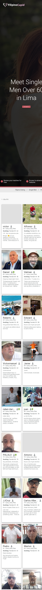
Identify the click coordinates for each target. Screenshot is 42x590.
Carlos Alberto (31, 500)
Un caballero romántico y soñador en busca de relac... (32, 233)
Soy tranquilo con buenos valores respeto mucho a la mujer (11, 557)
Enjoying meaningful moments (11, 279)
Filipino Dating (20, 190)
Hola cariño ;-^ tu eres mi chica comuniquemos (32, 279)
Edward (28, 317)
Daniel (6, 272)
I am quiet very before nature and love (11, 327)
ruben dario (6, 416)
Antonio (28, 455)
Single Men (33, 190)
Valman (28, 272)
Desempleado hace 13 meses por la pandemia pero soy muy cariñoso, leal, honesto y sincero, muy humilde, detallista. (11, 375)
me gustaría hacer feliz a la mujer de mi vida (11, 325)
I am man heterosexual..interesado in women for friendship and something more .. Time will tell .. (11, 512)
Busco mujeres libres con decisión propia (11, 507)
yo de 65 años (28, 416)
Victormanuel (10, 363)
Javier (27, 363)
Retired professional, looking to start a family (32, 327)
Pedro (6, 546)
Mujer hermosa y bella (30, 507)
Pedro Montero (7, 553)
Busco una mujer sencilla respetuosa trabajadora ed (32, 462)
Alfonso (28, 226)
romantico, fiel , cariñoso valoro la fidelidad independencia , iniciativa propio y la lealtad (10, 421)
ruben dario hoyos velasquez (9, 409)
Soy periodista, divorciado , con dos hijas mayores (11, 462)
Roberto (7, 317)
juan (26, 409)
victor (6, 226)
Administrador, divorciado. (31, 373)
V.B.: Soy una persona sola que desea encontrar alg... (11, 233)
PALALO (7, 455)
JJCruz (6, 500)
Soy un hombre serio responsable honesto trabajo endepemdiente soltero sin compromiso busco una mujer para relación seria (32, 466)
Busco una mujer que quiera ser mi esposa (32, 325)
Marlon (27, 546)
